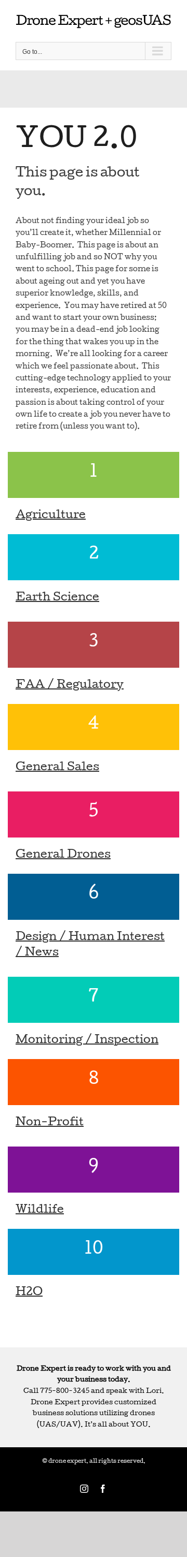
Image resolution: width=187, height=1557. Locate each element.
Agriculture (51, 516)
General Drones (63, 855)
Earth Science (57, 598)
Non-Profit (50, 1123)
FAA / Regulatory (70, 686)
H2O (29, 1293)
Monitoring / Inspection (87, 1041)
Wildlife (40, 1210)
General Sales (57, 768)
